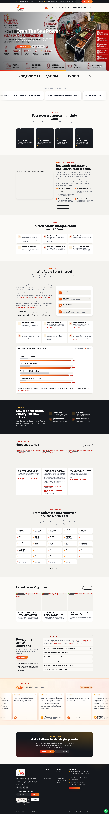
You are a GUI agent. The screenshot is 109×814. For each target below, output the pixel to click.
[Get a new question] (29, 799)
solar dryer (41, 284)
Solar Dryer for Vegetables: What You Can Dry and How (79, 613)
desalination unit (22, 285)
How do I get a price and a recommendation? (55, 669)
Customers (74, 7)
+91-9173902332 (75, 779)
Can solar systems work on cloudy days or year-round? (58, 665)
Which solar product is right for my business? (56, 652)
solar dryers (78, 640)
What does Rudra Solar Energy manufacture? (55, 636)
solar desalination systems (55, 641)
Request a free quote (21, 307)
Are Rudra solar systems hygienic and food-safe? (57, 661)
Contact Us (58, 782)
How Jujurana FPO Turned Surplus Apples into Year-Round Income (28, 470)
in (23, 787)
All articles (87, 588)
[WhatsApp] (27, 787)
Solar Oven (45, 776)
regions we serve (39, 297)
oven (50, 284)
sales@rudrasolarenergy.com (78, 782)
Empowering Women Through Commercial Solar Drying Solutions (54, 470)
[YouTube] (20, 787)
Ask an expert (21, 657)
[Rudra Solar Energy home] (20, 7)
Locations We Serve (61, 780)
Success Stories (65, 7)
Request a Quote (86, 1)
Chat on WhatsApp (62, 751)
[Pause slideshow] (33, 55)
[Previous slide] (100, 66)
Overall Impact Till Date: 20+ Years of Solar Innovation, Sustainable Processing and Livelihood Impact (28, 614)
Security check (20, 796)
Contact (90, 7)
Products (56, 7)
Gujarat (48, 297)
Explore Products (38, 46)
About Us (58, 772)
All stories (87, 445)
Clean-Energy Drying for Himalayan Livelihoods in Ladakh (80, 470)
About (51, 7)
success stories (24, 297)
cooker (46, 284)
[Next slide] (104, 66)
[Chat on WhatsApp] (106, 811)
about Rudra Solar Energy (75, 643)
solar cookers (85, 640)
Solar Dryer (45, 772)
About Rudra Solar (62, 207)
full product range (57, 643)
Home (46, 7)
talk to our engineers (33, 307)
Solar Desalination (47, 778)
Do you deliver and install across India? (54, 657)
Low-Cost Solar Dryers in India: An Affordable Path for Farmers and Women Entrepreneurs (54, 614)
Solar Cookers (46, 774)
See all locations (53, 568)
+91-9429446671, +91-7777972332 (79, 777)
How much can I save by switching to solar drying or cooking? (60, 648)
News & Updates (82, 7)
